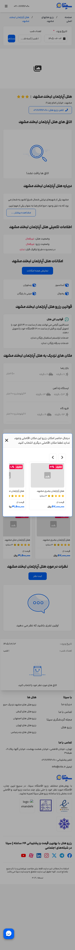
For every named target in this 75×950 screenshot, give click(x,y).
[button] (6, 440)
